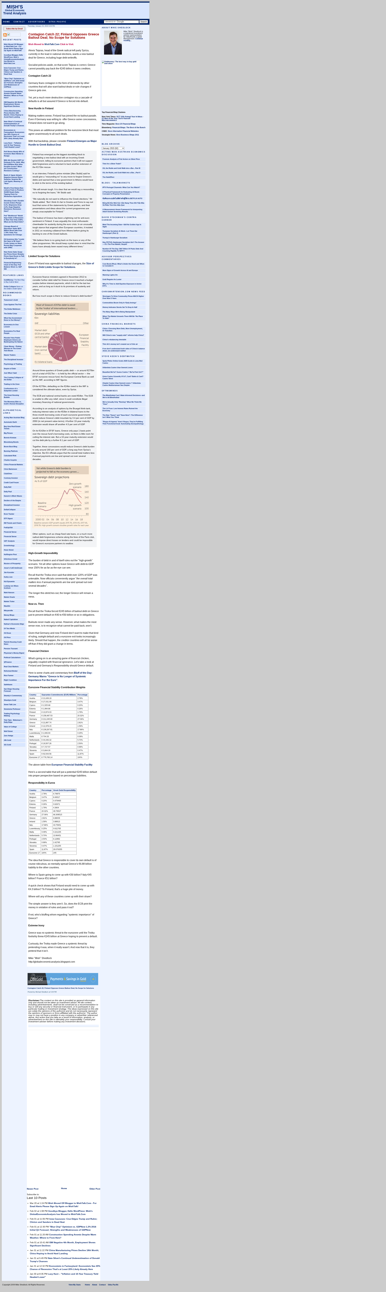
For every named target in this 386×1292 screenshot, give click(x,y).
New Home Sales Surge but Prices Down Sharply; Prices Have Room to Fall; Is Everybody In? (14, 255)
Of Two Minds (9, 628)
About (94, 1285)
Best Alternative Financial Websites (123, 131)
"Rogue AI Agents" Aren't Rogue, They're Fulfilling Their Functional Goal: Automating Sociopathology (123, 423)
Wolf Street (8, 731)
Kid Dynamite (9, 581)
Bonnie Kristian (10, 438)
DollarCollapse (10, 509)
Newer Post (32, 1189)
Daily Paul (8, 491)
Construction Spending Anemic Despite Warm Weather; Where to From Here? (13, 95)
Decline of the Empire (12, 500)
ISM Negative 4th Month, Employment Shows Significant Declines (13, 104)
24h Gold (7, 740)
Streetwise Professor (12, 709)
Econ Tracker (9, 514)
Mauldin (7, 606)
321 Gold (7, 745)
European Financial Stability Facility (72, 764)
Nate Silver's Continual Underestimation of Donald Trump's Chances (14, 124)
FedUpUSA (8, 527)
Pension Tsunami (11, 648)
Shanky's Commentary (13, 695)
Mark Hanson (9, 592)
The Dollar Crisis (10, 313)
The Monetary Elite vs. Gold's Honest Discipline (14, 403)
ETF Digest (8, 518)
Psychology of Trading (13, 364)
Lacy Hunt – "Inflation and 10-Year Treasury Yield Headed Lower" (12, 145)
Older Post (94, 1189)
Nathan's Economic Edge (14, 624)
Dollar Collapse (10, 286)
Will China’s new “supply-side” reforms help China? (123, 335)
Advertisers (36, 22)
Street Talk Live (10, 704)
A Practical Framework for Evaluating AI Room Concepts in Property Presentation (121, 193)
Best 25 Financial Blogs (125, 124)
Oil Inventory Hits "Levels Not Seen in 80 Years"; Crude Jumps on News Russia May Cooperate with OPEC (14, 243)
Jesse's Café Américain (13, 568)
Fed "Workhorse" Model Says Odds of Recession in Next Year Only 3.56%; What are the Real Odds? (14, 219)
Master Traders (10, 355)
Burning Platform (11, 451)
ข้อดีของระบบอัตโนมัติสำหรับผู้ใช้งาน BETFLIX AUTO (122, 198)
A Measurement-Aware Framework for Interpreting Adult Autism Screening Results (122, 210)
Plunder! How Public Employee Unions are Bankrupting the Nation (13, 340)
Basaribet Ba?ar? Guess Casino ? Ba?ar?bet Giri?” (123, 372)
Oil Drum (7, 633)
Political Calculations (12, 657)
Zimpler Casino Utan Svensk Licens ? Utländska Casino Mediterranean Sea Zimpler (122, 384)
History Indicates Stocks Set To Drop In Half (120, 307)
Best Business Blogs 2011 (127, 135)
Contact (19, 22)
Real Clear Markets (11, 666)
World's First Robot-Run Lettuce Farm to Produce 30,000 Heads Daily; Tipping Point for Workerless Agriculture (14, 192)
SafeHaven (8, 684)
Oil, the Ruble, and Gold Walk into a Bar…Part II (121, 172)
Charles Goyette (10, 460)
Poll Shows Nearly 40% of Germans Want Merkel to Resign (14, 154)
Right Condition (10, 680)
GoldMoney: (9, 280)
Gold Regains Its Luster (112, 279)
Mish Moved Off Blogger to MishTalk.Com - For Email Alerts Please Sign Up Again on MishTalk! (13, 47)
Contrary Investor (11, 478)
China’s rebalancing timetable (114, 339)
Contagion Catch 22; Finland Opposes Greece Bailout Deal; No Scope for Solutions (63, 35)
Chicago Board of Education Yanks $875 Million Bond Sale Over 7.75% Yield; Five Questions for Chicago (13, 230)
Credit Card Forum (11, 482)
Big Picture (8, 433)
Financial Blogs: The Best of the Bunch (128, 127)
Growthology (9, 545)
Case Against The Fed (12, 304)
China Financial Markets (13, 464)
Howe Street (9, 550)
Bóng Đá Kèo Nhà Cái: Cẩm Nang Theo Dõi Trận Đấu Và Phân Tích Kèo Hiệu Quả (123, 204)
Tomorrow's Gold (11, 300)
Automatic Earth (10, 422)
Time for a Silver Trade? (112, 164)
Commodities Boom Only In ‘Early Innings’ (119, 303)
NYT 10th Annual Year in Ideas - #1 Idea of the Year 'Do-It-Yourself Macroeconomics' (122, 118)
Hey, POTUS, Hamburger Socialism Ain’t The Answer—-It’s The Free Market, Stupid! (123, 243)
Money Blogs (9, 615)
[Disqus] (63, 1069)
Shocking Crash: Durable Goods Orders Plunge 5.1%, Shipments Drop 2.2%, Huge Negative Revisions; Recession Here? (14, 206)
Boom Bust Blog (10, 446)
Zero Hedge (8, 736)
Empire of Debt (10, 368)
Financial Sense (10, 532)
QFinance (8, 662)
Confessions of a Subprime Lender (11, 390)
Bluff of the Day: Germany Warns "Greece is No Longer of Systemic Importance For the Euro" (60, 676)
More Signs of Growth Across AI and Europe (120, 270)
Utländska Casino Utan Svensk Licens (118, 367)
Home (6, 22)
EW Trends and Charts (13, 523)
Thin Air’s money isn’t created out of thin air (120, 344)
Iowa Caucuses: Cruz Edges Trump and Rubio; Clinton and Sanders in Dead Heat (14, 71)
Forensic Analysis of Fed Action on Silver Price (121, 159)
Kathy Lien (8, 577)
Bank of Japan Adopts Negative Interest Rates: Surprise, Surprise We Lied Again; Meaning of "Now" (13, 179)
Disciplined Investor (12, 505)
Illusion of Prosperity (12, 563)
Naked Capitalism (11, 619)
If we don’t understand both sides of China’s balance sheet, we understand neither (124, 350)
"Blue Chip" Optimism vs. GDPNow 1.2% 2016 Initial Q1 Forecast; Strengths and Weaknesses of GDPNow (14, 83)
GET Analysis (9, 541)
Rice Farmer (8, 675)
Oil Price (7, 637)
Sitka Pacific (57, 22)
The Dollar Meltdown (12, 309)
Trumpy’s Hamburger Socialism (115, 238)
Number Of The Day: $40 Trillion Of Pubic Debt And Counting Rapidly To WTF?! (123, 250)
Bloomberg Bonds (11, 442)
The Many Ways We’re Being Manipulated (119, 312)
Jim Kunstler (9, 572)
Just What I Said (10, 373)
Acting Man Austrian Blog (14, 417)
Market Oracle (9, 597)
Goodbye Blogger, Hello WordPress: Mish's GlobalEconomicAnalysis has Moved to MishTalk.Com (14, 59)
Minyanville (8, 610)
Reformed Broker (10, 671)
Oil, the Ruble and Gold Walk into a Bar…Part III (121, 168)
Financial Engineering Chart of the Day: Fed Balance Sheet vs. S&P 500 (13, 266)
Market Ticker (9, 601)
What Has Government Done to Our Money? (13, 319)
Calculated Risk (10, 456)
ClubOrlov (8, 473)
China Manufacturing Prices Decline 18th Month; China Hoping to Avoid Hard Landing (13, 114)
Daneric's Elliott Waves (13, 496)
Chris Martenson (10, 469)
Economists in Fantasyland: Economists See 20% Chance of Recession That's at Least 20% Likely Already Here (14, 134)
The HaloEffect (108, 177)
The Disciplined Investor (13, 359)
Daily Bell (7, 487)
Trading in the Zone (11, 384)
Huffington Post (10, 554)
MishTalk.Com (51, 44)
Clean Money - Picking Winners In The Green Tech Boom (13, 348)
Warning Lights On (110, 275)
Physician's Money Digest (14, 653)
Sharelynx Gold (10, 700)
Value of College (10, 727)
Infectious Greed (10, 559)
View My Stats (75, 1285)
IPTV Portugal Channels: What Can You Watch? (121, 187)
